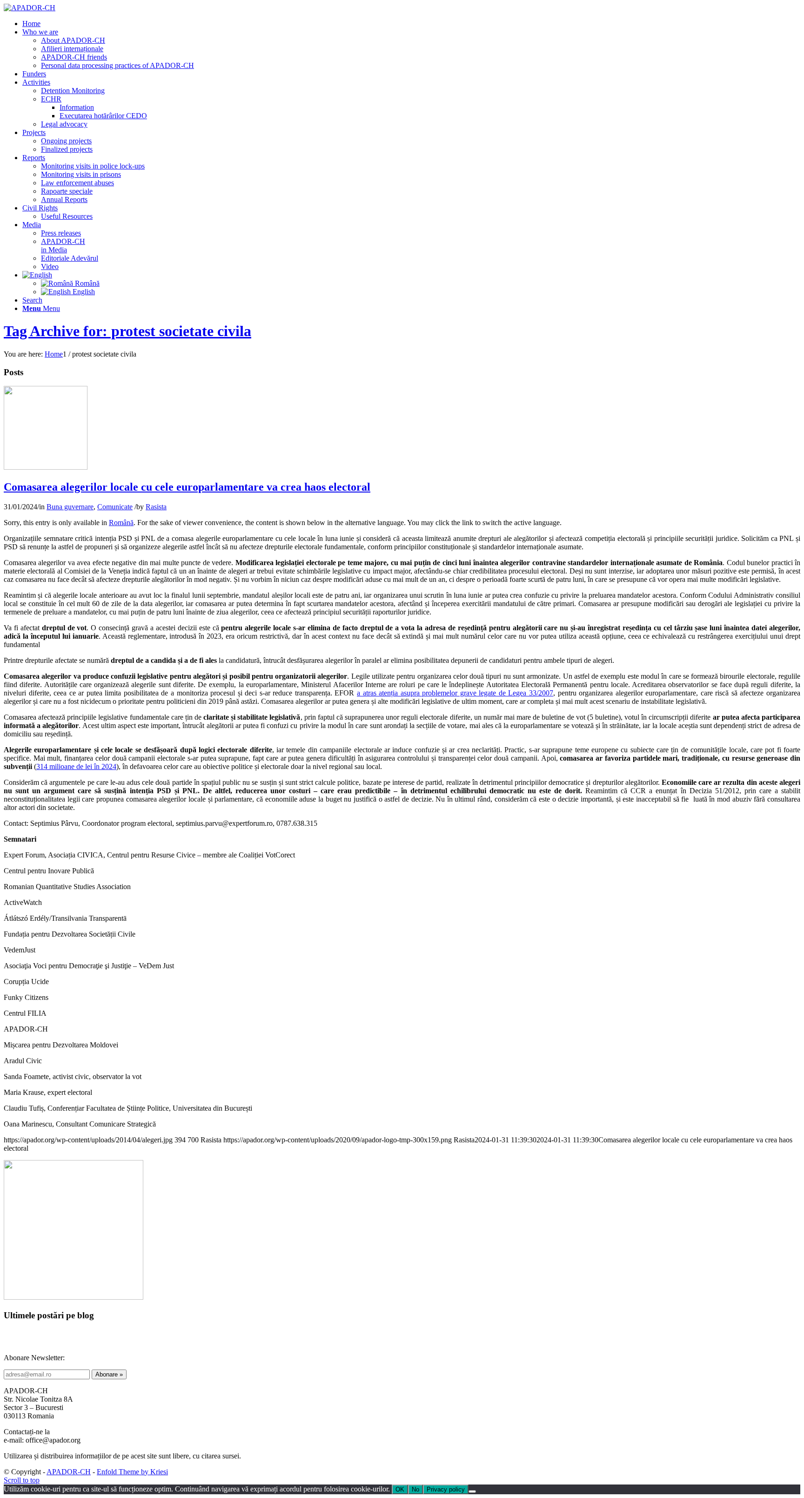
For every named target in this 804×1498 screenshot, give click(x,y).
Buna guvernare (70, 507)
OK (399, 1489)
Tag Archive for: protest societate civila (127, 331)
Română (121, 522)
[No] (472, 1491)
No (415, 1489)
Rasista (156, 507)
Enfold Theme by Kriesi (132, 1472)
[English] (37, 275)
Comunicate (115, 507)
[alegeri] (45, 467)
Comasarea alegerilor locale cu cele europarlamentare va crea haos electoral (187, 487)
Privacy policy (446, 1489)
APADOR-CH (69, 1472)
